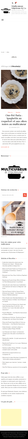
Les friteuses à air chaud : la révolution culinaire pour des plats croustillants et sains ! (13, 333)
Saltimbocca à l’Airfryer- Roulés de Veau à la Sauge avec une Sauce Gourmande (14, 318)
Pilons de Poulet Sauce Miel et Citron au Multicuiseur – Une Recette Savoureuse (13, 323)
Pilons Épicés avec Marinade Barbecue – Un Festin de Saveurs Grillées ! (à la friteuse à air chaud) (14, 299)
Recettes (18, 112)
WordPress (21, 436)
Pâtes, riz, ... (11, 112)
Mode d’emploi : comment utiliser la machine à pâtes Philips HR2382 (12, 328)
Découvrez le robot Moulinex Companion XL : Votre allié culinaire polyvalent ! (14, 358)
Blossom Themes (7, 436)
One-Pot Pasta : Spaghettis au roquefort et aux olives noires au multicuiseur (14, 120)
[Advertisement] (14, 36)
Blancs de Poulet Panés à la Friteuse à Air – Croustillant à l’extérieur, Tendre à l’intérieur (14, 270)
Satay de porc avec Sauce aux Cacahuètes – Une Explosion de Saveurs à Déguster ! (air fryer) (14, 286)
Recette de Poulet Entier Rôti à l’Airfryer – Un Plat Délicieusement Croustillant (14, 281)
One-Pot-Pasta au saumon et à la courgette (14, 367)
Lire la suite (4, 147)
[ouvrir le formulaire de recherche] (12, 3)
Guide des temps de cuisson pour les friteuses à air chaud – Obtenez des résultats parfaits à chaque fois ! (12, 264)
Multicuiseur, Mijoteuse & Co (19, 7)
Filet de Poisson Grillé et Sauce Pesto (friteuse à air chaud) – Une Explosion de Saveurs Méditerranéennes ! (13, 293)
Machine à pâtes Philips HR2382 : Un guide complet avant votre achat (14, 348)
